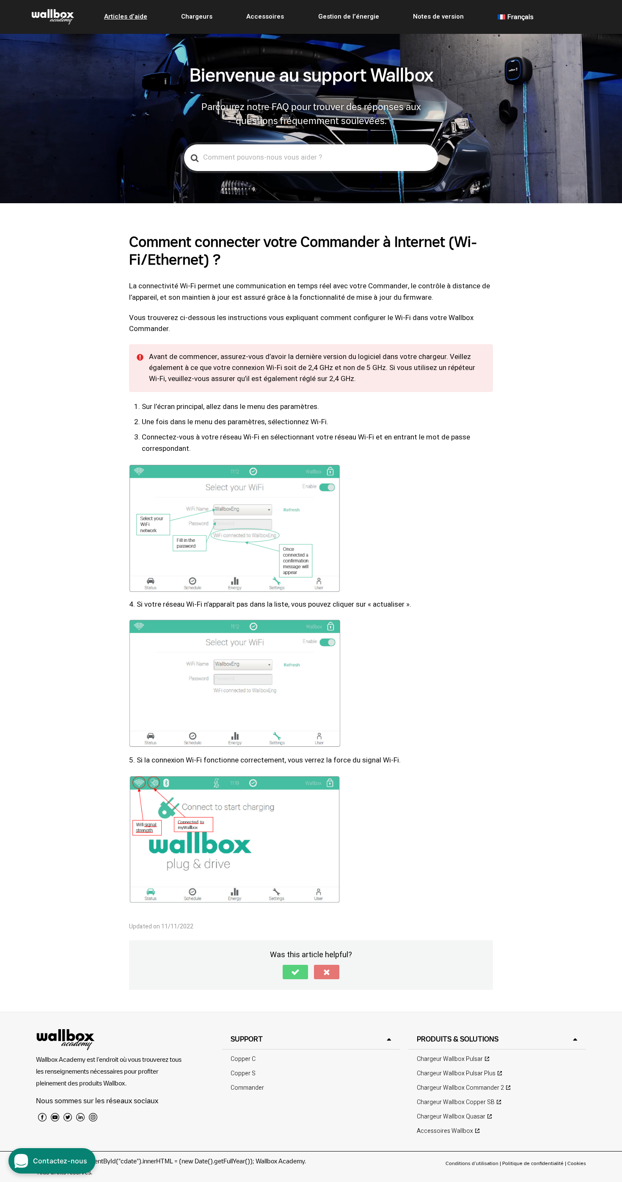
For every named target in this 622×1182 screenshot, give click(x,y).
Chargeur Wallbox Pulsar (450, 1059)
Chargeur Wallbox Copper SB (456, 1102)
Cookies (576, 1163)
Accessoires (265, 16)
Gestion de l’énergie (348, 16)
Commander (247, 1087)
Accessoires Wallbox (445, 1131)
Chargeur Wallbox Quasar (451, 1116)
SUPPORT (247, 1039)
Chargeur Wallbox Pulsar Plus (456, 1073)
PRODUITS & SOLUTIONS (457, 1039)
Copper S (243, 1073)
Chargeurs (196, 16)
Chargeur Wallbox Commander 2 (460, 1087)
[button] (295, 972)
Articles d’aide (125, 16)
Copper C (243, 1059)
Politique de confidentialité (533, 1163)
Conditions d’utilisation (473, 1163)
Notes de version (438, 16)
